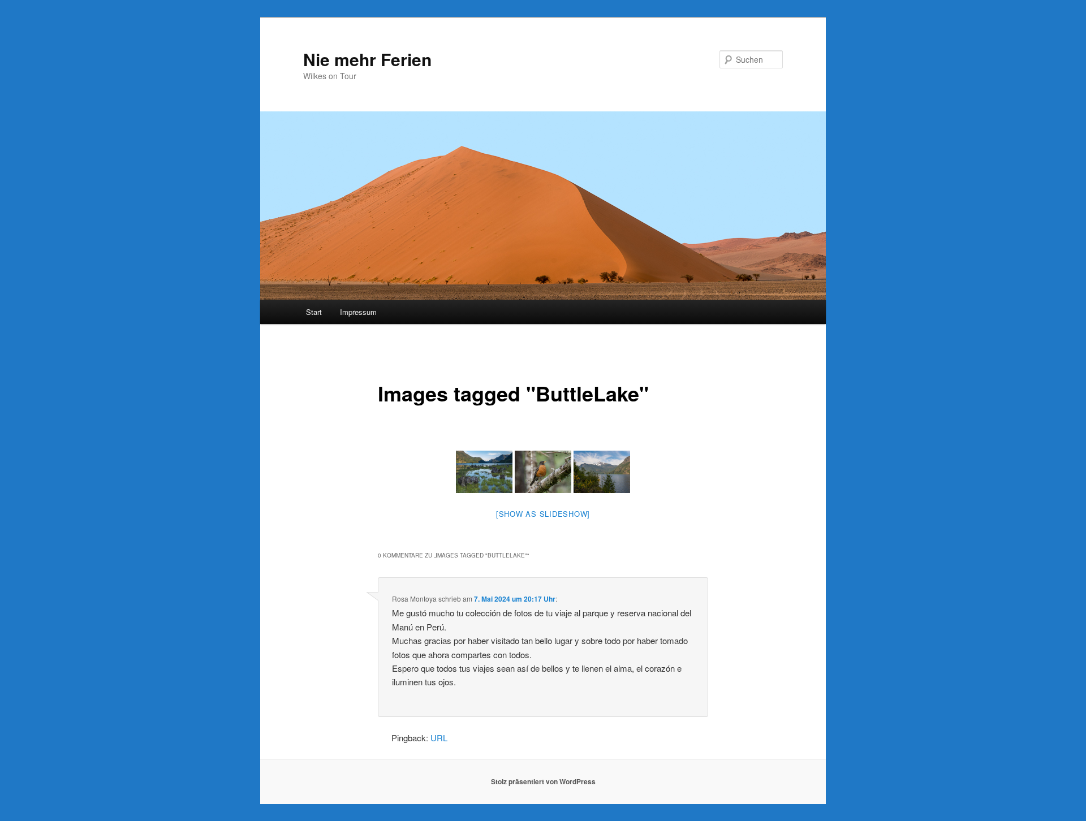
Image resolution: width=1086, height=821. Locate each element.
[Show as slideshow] (543, 513)
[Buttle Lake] (602, 472)
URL (438, 738)
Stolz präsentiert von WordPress (543, 781)
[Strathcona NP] (484, 472)
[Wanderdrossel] (543, 472)
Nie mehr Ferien (367, 59)
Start (314, 311)
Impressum (358, 311)
